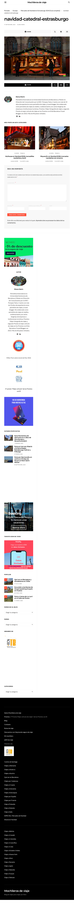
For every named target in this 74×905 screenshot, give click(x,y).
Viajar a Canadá (9, 835)
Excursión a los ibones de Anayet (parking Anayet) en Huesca (23, 589)
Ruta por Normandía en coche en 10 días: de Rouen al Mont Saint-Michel (23, 459)
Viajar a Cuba (8, 847)
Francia (22, 153)
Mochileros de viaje (37, 2)
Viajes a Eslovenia (10, 789)
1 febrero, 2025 (18, 443)
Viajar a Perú (8, 858)
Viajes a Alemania (10, 766)
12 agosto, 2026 (24, 161)
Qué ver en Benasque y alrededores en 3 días (22, 580)
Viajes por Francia (10, 800)
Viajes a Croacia (9, 785)
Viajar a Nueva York (10, 854)
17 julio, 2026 (18, 583)
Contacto (7, 724)
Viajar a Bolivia (9, 831)
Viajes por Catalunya (11, 781)
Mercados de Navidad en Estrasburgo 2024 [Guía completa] (40, 10)
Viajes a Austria (9, 773)
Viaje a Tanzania (9, 862)
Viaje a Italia (8, 812)
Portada (7, 10)
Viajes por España (10, 796)
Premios (7, 717)
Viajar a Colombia (10, 839)
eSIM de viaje (8, 740)
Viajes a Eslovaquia (10, 792)
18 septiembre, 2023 (20, 464)
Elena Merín (21, 24)
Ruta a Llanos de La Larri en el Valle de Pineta (23, 597)
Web (50, 205)
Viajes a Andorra (9, 769)
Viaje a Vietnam (9, 877)
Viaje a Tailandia (9, 870)
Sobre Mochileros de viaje (12, 713)
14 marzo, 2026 (18, 600)
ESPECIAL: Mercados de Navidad (15, 816)
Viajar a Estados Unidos (12, 850)
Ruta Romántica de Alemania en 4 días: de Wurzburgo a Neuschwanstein (22, 438)
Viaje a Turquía (9, 873)
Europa (15, 10)
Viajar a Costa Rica (10, 843)
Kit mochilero (8, 736)
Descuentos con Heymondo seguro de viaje (18, 732)
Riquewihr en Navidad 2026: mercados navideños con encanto (54, 157)
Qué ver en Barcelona (11, 777)
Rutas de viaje (8, 728)
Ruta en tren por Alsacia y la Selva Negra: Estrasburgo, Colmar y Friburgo (23, 449)
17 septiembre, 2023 (9, 24)
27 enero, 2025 (18, 454)
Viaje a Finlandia (9, 804)
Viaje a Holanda (9, 808)
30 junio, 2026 (18, 593)
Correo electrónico (34, 206)
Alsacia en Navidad (10, 819)
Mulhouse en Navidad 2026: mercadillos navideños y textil (19, 157)
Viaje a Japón (8, 866)
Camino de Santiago (10, 762)
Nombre (10, 206)
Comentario (11, 183)
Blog (5, 720)
